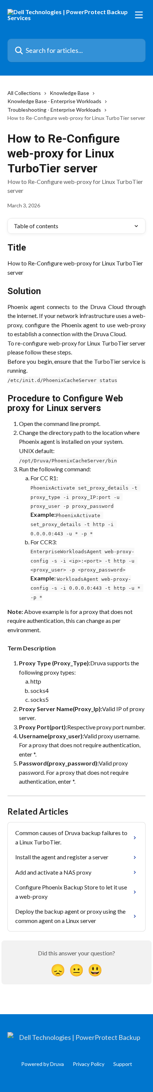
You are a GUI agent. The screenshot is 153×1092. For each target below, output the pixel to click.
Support (122, 1064)
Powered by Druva (42, 1064)
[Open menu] (139, 14)
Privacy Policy (88, 1064)
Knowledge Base (69, 93)
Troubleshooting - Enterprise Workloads (54, 109)
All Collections (24, 93)
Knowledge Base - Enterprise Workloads (54, 101)
